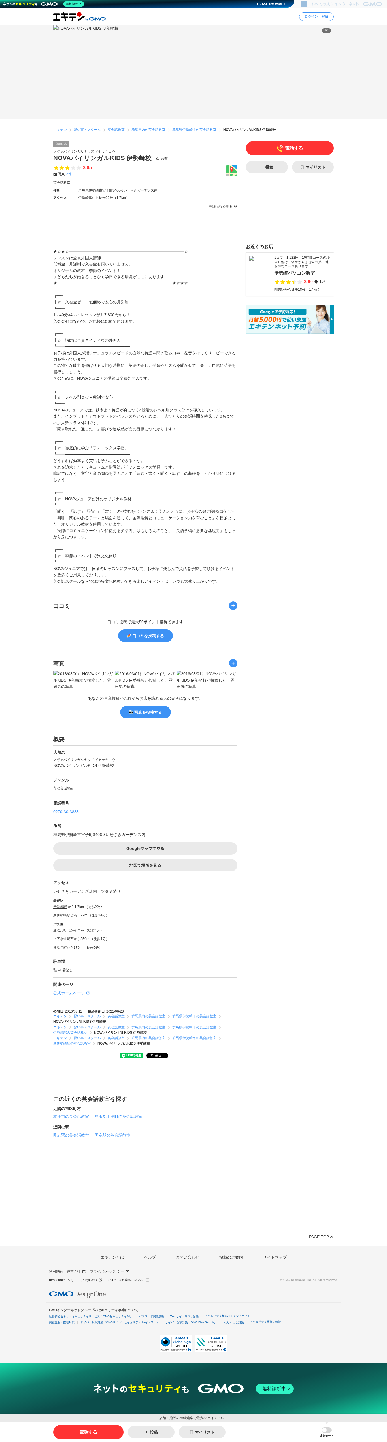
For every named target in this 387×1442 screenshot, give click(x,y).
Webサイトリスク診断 (184, 1316)
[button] (327, 1432)
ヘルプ (150, 1257)
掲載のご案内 (231, 1257)
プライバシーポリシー (107, 1271)
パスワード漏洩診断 (151, 1316)
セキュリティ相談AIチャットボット (227, 1315)
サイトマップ (275, 1257)
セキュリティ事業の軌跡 (265, 1321)
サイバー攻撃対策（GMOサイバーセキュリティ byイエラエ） (119, 1322)
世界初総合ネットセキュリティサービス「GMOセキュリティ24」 (91, 1316)
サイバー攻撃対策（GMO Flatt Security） (191, 1322)
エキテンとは (112, 1257)
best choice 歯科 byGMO (125, 1280)
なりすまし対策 (234, 1322)
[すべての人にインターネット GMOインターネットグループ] (347, 4)
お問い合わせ (187, 1257)
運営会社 (73, 1271)
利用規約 (56, 1271)
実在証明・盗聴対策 (62, 1322)
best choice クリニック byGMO (73, 1280)
